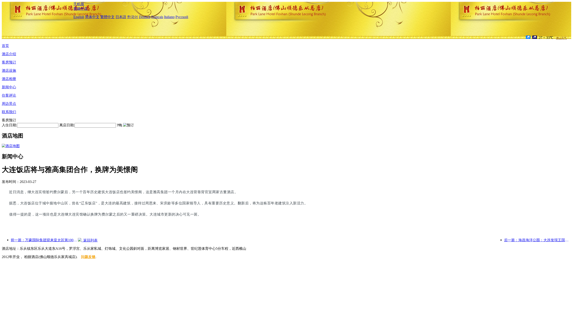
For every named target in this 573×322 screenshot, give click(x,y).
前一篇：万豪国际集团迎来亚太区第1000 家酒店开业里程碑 (44, 240)
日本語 (120, 17)
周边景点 (9, 104)
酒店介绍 (9, 54)
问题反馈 (88, 257)
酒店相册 (9, 79)
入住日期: (9, 125)
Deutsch (144, 17)
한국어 (132, 17)
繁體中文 (107, 17)
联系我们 (9, 112)
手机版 (78, 4)
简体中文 (80, 9)
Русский (181, 17)
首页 (5, 46)
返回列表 (89, 240)
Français (157, 17)
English (78, 17)
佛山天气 (561, 38)
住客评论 (9, 95)
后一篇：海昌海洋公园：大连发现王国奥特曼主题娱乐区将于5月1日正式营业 (537, 240)
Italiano (169, 17)
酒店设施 (9, 70)
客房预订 (9, 62)
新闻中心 (9, 87)
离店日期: (67, 125)
